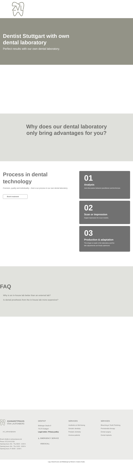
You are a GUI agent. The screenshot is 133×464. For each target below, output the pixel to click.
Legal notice (42, 432)
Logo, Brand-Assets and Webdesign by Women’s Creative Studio (66, 462)
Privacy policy (53, 432)
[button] (65, 3)
